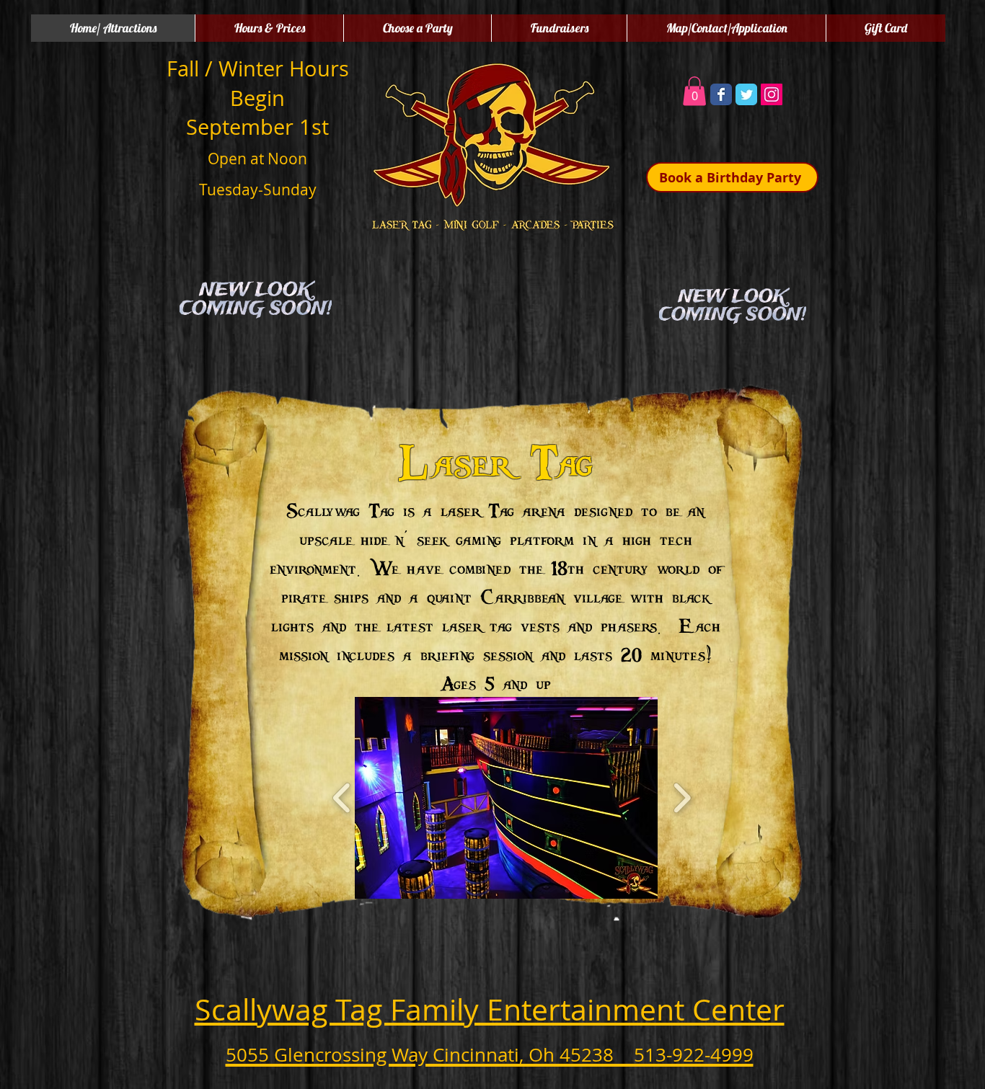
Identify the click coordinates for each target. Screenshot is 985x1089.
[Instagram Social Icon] (771, 94)
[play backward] (342, 797)
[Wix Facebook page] (721, 94)
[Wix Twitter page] (746, 94)
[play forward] (682, 797)
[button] (694, 91)
